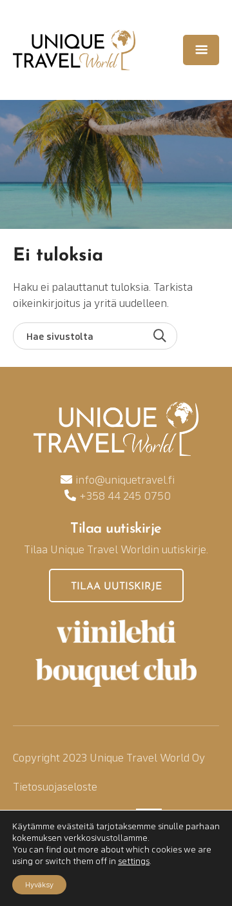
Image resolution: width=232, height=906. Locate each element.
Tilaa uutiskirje (116, 587)
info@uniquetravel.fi (125, 479)
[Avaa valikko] (201, 49)
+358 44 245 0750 (125, 495)
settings (134, 861)
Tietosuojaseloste (55, 786)
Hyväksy (39, 884)
